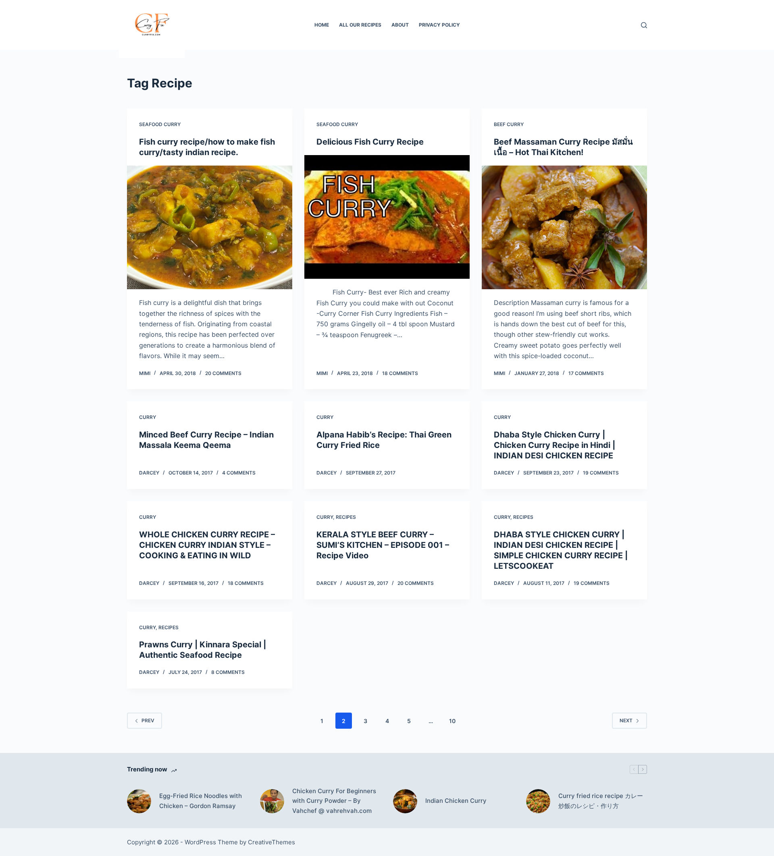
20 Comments (223, 373)
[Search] (644, 25)
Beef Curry (509, 124)
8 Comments (228, 672)
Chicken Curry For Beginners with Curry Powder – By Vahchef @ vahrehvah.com (334, 801)
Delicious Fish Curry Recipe (370, 142)
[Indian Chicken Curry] (405, 801)
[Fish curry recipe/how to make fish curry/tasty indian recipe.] (209, 228)
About (400, 25)
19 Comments (601, 473)
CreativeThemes (271, 842)
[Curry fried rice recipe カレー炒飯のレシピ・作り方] (538, 801)
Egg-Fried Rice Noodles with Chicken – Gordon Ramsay (200, 801)
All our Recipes (360, 25)
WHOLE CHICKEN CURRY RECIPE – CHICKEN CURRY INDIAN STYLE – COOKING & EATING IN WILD (207, 545)
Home (321, 25)
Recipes (346, 517)
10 (452, 720)
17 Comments (586, 373)
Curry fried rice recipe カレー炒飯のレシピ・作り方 (600, 801)
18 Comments (400, 373)
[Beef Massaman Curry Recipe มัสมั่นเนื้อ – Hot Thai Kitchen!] (564, 228)
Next (626, 720)
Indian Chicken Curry (456, 800)
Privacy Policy (439, 25)
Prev (147, 720)
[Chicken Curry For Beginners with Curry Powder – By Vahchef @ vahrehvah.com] (272, 801)
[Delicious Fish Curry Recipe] (387, 217)
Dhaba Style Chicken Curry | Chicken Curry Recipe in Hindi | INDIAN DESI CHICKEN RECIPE (554, 445)
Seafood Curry (160, 124)
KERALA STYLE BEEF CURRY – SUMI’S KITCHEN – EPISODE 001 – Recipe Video (382, 545)
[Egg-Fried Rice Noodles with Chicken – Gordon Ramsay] (139, 801)
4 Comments (239, 473)
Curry (147, 417)
